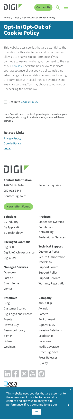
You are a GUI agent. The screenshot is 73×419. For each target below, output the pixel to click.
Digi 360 (9, 247)
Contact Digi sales (15, 196)
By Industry (11, 222)
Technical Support (51, 247)
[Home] (13, 7)
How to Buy (11, 325)
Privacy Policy (12, 138)
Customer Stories (15, 308)
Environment (47, 319)
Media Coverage (49, 347)
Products (45, 217)
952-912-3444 (12, 191)
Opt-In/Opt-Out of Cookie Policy (38, 17)
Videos (8, 341)
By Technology (13, 233)
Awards (43, 308)
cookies (17, 66)
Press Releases (48, 357)
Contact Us (43, 7)
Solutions (10, 217)
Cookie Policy (29, 102)
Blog (7, 303)
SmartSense (11, 283)
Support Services (49, 278)
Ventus (8, 289)
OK (36, 411)
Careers (43, 314)
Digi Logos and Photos (18, 314)
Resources (10, 298)
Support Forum (48, 267)
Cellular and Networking (46, 229)
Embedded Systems (51, 222)
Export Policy (47, 325)
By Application (13, 227)
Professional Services (52, 237)
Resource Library (14, 330)
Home (7, 17)
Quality (43, 363)
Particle (8, 278)
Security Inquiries (50, 185)
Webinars (10, 347)
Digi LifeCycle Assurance (19, 252)
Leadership (46, 336)
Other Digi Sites (48, 352)
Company (45, 298)
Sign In (8, 336)
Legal (16, 17)
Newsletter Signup (18, 206)
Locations (45, 341)
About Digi (45, 303)
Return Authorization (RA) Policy (52, 259)
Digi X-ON (10, 258)
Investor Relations (50, 330)
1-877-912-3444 (14, 185)
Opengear (10, 272)
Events (8, 319)
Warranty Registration (52, 283)
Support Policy (48, 272)
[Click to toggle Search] (58, 7)
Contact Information (18, 180)
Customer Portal (49, 252)
